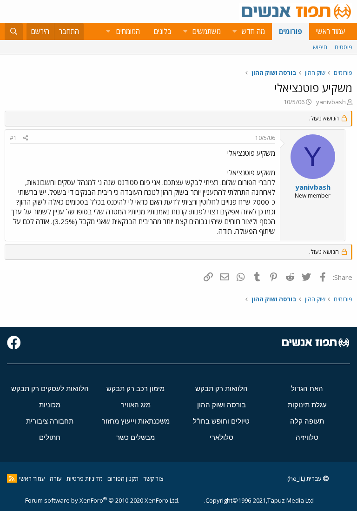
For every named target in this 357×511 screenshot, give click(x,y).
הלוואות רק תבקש (221, 388)
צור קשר (153, 478)
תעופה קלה (307, 421)
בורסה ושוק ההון (221, 405)
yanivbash (331, 102)
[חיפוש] (14, 31)
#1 (13, 138)
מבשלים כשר (135, 437)
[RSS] (12, 478)
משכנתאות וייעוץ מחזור (136, 421)
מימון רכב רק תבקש (135, 388)
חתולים (49, 437)
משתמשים (206, 31)
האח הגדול (307, 388)
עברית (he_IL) (305, 478)
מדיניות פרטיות (84, 478)
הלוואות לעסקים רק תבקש (50, 388)
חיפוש (320, 47)
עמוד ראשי (330, 31)
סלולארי (221, 437)
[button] (234, 31)
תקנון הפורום (123, 478)
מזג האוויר (136, 405)
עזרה (56, 478)
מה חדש (253, 31)
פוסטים (343, 47)
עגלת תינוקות (307, 405)
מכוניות (49, 405)
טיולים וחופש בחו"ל (221, 421)
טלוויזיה (307, 437)
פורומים (290, 31)
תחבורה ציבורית (49, 421)
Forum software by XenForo (102, 500)
